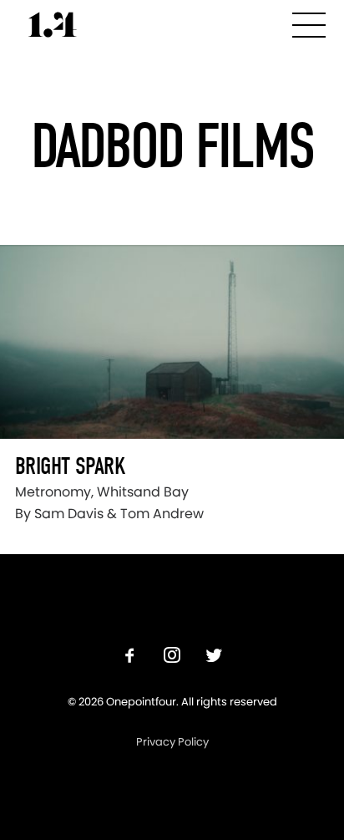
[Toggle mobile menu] (309, 22)
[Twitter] (214, 657)
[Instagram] (172, 657)
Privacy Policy (172, 742)
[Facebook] (130, 657)
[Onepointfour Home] (52, 25)
